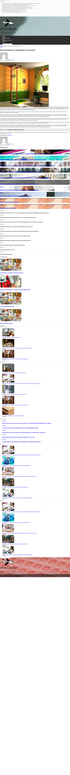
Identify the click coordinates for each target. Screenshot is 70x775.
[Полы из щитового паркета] (10, 320)
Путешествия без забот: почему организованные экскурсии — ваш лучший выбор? (17, 8)
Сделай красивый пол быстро (7, 306)
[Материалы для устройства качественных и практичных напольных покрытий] (8, 346)
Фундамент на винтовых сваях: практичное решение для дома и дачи (15, 6)
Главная (3, 36)
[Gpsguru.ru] (8, 32)
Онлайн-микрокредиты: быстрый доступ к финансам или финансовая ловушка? (17, 7)
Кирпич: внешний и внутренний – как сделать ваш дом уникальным (15, 358)
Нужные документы (6, 38)
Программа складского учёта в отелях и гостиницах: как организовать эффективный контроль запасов (21, 3)
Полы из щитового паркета (6, 323)
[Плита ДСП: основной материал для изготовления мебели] (8, 414)
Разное (3, 42)
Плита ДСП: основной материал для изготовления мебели (13, 415)
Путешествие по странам (7, 40)
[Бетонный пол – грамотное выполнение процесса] (10, 270)
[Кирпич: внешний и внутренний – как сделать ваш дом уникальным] (8, 357)
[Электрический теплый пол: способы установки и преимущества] (10, 287)
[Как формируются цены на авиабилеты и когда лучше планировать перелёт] (8, 464)
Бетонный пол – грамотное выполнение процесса (11, 272)
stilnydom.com (9, 135)
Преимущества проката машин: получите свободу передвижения (14, 10)
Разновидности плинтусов (7, 208)
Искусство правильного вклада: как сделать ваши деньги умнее (14, 9)
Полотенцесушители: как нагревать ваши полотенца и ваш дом (14, 394)
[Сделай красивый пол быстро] (10, 304)
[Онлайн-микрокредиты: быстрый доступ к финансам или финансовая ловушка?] (8, 496)
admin (9, 59)
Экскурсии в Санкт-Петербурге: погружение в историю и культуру (14, 12)
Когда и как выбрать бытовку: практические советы (12, 11)
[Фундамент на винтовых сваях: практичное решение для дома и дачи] (8, 485)
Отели (3, 39)
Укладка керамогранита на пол (9, 202)
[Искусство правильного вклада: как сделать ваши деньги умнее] (8, 371)
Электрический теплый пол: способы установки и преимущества (15, 289)
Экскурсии (4, 41)
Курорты (3, 37)
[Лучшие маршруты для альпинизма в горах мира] (8, 336)
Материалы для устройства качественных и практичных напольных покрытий (17, 348)
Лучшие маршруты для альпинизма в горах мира (11, 337)
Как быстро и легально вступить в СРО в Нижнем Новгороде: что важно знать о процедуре (19, 5)
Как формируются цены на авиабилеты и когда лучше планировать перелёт (16, 4)
